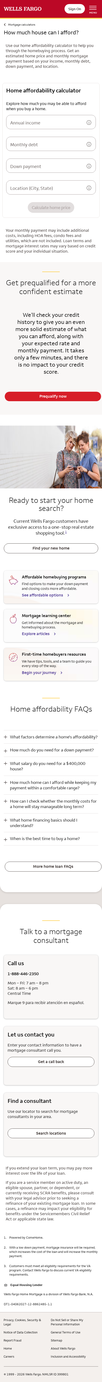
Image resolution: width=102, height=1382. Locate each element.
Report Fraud (12, 1340)
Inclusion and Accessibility (68, 1356)
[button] (51, 736)
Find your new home (51, 548)
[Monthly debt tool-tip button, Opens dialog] (89, 144)
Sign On (74, 9)
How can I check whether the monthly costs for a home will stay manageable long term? (53, 803)
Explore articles (36, 633)
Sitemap (56, 1340)
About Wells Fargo (63, 1348)
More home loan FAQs (53, 866)
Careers (9, 1356)
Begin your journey (39, 672)
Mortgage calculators (21, 24)
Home (8, 1348)
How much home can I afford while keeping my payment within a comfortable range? (53, 785)
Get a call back (51, 1061)
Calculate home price (51, 207)
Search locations (51, 1133)
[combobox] (46, 188)
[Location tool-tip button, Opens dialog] (89, 188)
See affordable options (43, 595)
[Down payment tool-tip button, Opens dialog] (89, 166)
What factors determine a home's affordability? (53, 737)
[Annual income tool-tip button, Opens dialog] (89, 123)
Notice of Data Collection (20, 1332)
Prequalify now (53, 396)
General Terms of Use (65, 1332)
